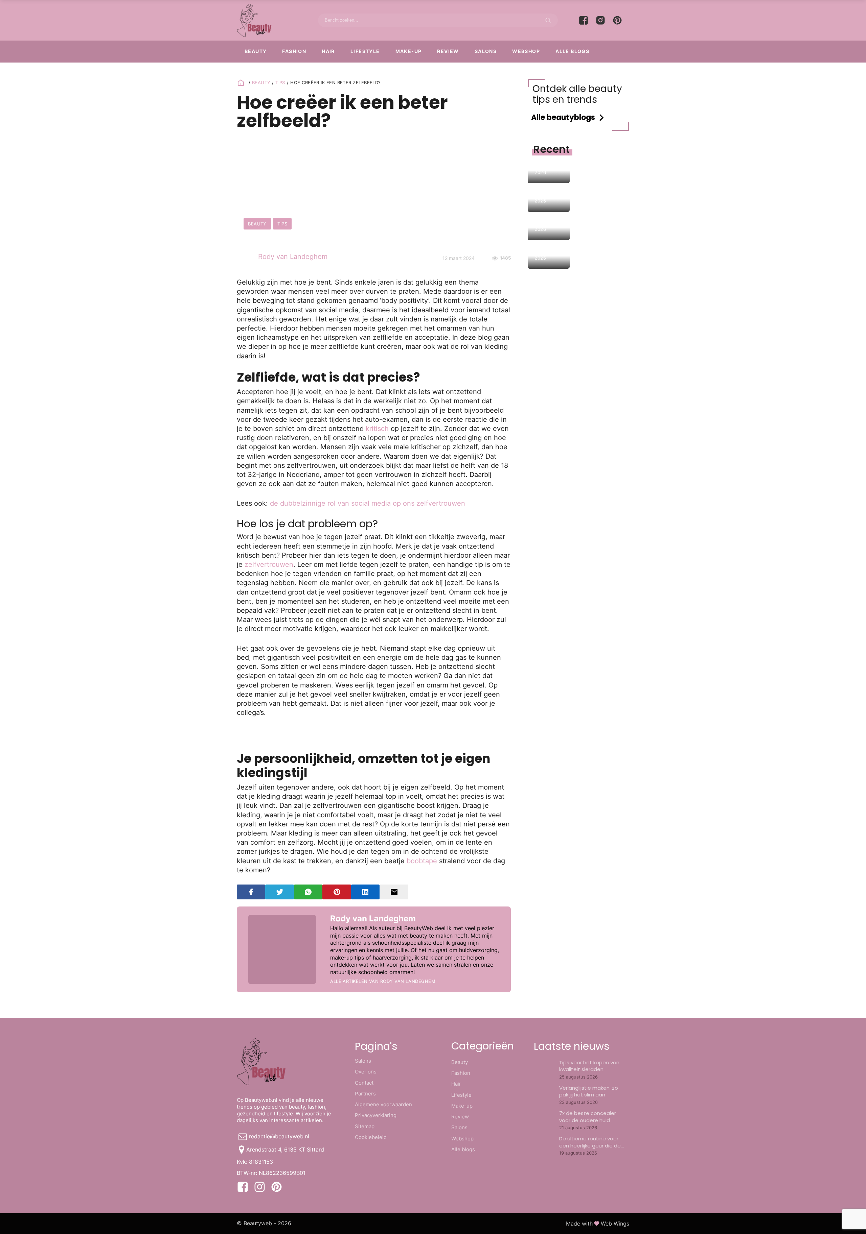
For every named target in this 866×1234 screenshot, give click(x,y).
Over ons (366, 1071)
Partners (365, 1093)
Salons (486, 51)
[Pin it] (336, 892)
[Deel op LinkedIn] (365, 892)
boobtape (422, 860)
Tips (280, 82)
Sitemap (364, 1126)
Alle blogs (572, 51)
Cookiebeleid (371, 1137)
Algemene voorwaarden (383, 1104)
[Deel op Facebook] (251, 892)
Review (448, 51)
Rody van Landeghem (292, 256)
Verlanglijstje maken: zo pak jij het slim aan (588, 1091)
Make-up (408, 51)
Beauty (256, 51)
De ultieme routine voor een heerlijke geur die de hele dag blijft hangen (590, 1145)
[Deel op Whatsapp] (308, 892)
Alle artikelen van (382, 981)
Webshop (526, 51)
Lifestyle (365, 51)
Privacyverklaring (375, 1115)
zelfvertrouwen (269, 564)
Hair (328, 51)
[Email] (394, 892)
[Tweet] (279, 892)
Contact (364, 1083)
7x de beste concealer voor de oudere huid (587, 1116)
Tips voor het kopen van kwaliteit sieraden (589, 1066)
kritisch (377, 428)
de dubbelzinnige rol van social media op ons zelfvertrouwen (367, 503)
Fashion (294, 51)
